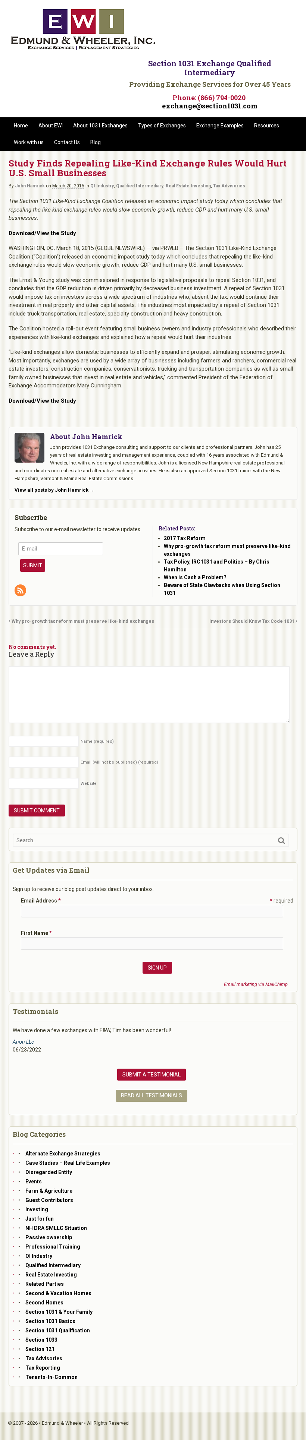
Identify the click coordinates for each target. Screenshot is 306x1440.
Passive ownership (48, 1237)
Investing (36, 1209)
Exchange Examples (220, 126)
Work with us (29, 142)
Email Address (41, 901)
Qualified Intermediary (139, 185)
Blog (95, 142)
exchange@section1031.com (209, 105)
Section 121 (39, 1349)
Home (21, 126)
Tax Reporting (42, 1368)
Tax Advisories (229, 185)
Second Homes (44, 1303)
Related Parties (44, 1284)
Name (97, 741)
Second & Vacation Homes (58, 1293)
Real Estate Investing (188, 185)
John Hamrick (30, 185)
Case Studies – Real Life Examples (67, 1163)
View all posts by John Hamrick (54, 490)
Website (89, 783)
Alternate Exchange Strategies (62, 1154)
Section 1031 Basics (50, 1321)
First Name (36, 933)
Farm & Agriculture (48, 1191)
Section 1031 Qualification (57, 1330)
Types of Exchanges (162, 126)
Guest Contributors (49, 1200)
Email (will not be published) (119, 762)
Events (33, 1181)
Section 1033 (41, 1340)
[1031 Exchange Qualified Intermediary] (83, 47)
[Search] (281, 840)
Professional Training (52, 1247)
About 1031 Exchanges (100, 126)
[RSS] (21, 591)
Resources (266, 126)
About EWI (50, 126)
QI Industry (102, 185)
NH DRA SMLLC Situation (56, 1228)
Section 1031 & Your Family (59, 1312)
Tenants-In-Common (51, 1377)
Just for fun (39, 1219)
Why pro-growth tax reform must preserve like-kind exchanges (82, 621)
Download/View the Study (42, 233)
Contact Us (67, 142)
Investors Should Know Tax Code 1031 (252, 621)
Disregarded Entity (48, 1172)
